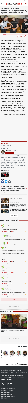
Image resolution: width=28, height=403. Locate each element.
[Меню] (4, 4)
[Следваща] (26, 24)
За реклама (9, 379)
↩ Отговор (4, 231)
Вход (14, 299)
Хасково (4, 143)
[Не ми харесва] (25, 36)
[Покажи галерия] (26, 18)
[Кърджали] (7, 390)
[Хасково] (14, 4)
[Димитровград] (8, 388)
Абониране (10, 153)
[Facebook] (2, 383)
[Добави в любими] (18, 36)
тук (3, 116)
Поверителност (4, 377)
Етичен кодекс (21, 377)
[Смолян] (8, 396)
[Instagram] (6, 383)
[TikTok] (10, 383)
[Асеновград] (7, 394)
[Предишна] (1, 24)
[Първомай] (6, 392)
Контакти (22, 346)
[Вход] (26, 3)
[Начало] (1, 4)
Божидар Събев (10, 150)
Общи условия (12, 377)
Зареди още (14, 215)
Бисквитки (3, 379)
